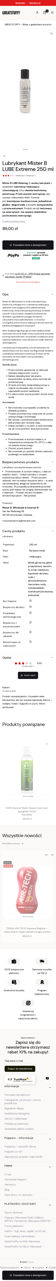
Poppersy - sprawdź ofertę (20, 1146)
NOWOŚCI (20, 3)
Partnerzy (10, 1184)
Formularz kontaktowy (17, 1094)
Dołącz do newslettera (20, 1068)
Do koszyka (28, 796)
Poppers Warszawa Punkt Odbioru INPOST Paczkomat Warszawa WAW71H (27, 1219)
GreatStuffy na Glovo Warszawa (22, 1246)
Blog (7, 1189)
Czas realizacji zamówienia (19, 1236)
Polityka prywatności (16, 1123)
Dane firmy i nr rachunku (18, 1195)
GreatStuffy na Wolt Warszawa (22, 1241)
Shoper (30, 1262)
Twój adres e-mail (13, 1060)
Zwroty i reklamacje (15, 1118)
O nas (7, 1174)
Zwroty (27, 1267)
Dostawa (40, 1267)
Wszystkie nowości (11, 843)
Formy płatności (13, 1226)
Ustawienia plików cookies (19, 1129)
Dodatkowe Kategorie (17, 1113)
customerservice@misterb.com (19, 520)
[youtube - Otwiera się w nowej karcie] (47, 1078)
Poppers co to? (13, 1151)
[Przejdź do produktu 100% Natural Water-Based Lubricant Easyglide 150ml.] (26, 770)
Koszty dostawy (13, 1212)
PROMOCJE (35, 3)
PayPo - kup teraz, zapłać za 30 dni (25, 1231)
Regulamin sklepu (14, 1108)
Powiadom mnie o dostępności (29, 245)
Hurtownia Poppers (15, 1179)
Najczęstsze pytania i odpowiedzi (23, 1156)
